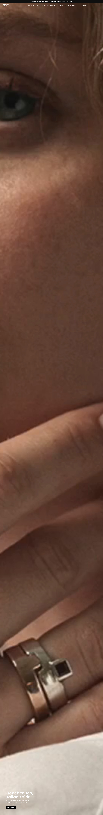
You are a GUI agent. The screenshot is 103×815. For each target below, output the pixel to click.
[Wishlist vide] (92, 5)
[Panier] (99, 5)
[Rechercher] (89, 5)
